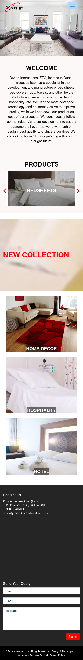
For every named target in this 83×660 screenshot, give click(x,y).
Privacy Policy (57, 655)
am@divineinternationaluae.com (27, 513)
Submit (72, 636)
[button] (6, 28)
